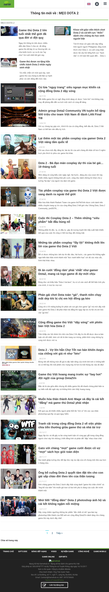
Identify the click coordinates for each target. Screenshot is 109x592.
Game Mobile (100, 551)
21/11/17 (43, 481)
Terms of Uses (51, 580)
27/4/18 (42, 172)
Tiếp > (59, 533)
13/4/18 (42, 251)
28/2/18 (42, 359)
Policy (61, 580)
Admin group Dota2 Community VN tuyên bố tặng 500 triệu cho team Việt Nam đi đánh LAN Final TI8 (71, 114)
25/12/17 (43, 432)
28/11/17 (43, 457)
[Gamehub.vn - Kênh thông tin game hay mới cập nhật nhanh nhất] (7, 3)
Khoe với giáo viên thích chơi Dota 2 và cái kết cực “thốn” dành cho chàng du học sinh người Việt (89, 34)
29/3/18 (42, 304)
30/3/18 (42, 279)
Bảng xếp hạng (39, 551)
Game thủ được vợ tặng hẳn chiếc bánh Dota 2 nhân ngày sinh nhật (35, 64)
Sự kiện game (67, 551)
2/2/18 (42, 383)
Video (53, 551)
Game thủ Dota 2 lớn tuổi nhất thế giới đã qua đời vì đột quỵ (33, 34)
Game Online (48, 557)
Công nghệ (83, 551)
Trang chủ (8, 551)
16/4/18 (42, 227)
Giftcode (22, 551)
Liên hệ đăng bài (56, 585)
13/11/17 (43, 509)
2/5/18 (42, 147)
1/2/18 (42, 408)
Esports (63, 557)
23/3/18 (42, 331)
